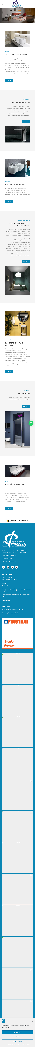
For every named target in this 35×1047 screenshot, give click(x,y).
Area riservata (6, 600)
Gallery (9, 80)
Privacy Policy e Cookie (23, 1045)
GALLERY (25, 121)
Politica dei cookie (10, 1045)
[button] (32, 1021)
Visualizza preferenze (17, 1041)
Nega (17, 1036)
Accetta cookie (17, 1032)
